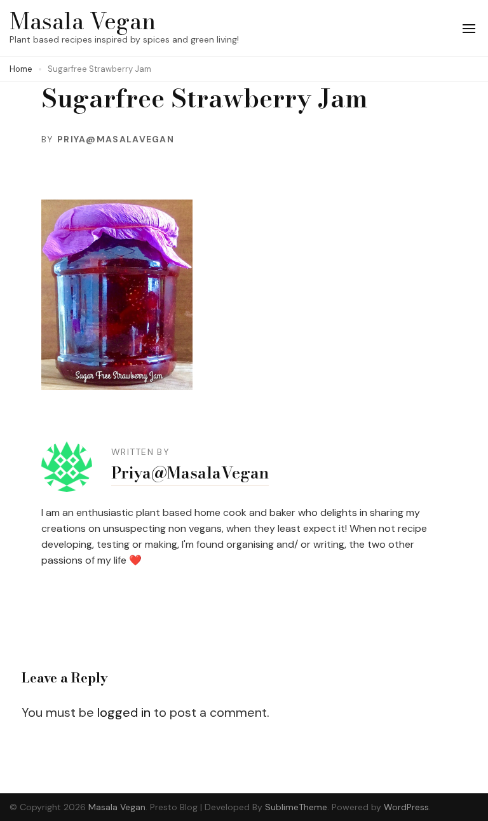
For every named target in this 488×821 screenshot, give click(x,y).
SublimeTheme (296, 807)
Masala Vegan (83, 20)
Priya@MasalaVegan (115, 139)
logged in (124, 712)
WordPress (406, 807)
